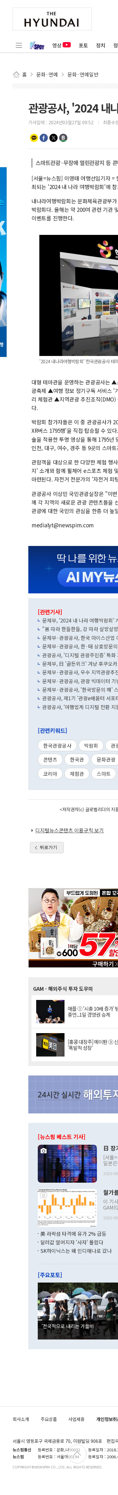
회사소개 (21, 1419)
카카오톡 (34, 138)
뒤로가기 (48, 847)
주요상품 (49, 1419)
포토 (83, 45)
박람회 (91, 745)
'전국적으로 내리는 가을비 (68, 1326)
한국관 (77, 759)
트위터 (53, 138)
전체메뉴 (19, 45)
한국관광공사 (57, 745)
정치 (100, 45)
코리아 (50, 773)
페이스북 (44, 138)
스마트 (104, 773)
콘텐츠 (50, 759)
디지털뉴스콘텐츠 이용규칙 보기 (69, 830)
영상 (57, 45)
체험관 (77, 773)
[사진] (67, 1163)
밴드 (63, 138)
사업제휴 (76, 1419)
